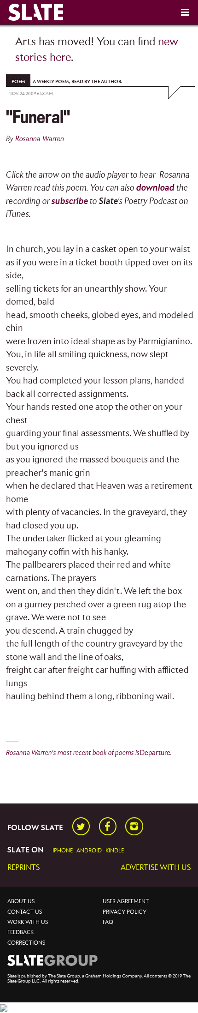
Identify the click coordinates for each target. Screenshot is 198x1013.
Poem (18, 81)
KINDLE (114, 850)
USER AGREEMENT (126, 901)
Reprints (23, 867)
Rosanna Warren (39, 139)
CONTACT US (24, 912)
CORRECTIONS (26, 943)
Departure (155, 753)
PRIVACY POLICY (124, 912)
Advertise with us (156, 867)
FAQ (108, 922)
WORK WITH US (27, 922)
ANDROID (89, 850)
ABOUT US (21, 901)
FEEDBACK (20, 932)
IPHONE (62, 850)
